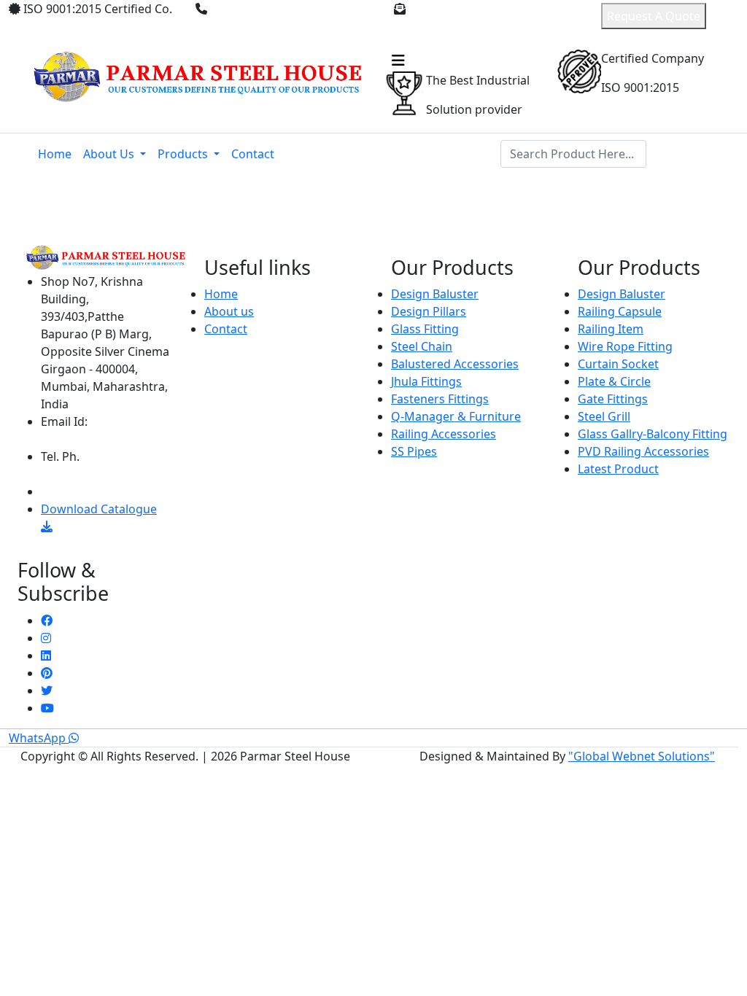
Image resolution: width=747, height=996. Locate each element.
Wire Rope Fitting (625, 346)
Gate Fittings (613, 399)
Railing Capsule (620, 311)
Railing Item (610, 329)
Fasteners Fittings (440, 399)
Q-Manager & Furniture (456, 416)
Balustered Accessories (455, 364)
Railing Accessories (443, 434)
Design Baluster (435, 294)
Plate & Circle (614, 381)
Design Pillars (428, 311)
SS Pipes (414, 451)
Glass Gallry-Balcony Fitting (652, 434)
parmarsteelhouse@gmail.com (467, 26)
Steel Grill (604, 416)
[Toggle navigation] (398, 60)
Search (681, 154)
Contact (252, 154)
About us (229, 311)
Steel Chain (421, 346)
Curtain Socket (618, 364)
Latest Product (618, 469)
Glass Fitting (425, 329)
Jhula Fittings (426, 381)
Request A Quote (653, 16)
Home (54, 154)
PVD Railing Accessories (643, 451)
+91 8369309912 (257, 9)
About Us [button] (110, 154)
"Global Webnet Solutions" (641, 756)
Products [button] (184, 154)
